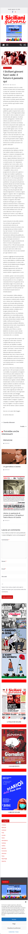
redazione (13, 89)
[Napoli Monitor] (9, 6)
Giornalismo (5, 845)
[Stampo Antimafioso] (2, 8)
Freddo (22, 431)
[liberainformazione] (3, 6)
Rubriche (4, 865)
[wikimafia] (13, 8)
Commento (5, 544)
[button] (25, 902)
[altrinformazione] (14, 10)
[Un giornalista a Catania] (14, 455)
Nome (4, 566)
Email (4, 573)
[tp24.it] (10, 8)
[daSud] (24, 1)
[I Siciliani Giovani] (3, 49)
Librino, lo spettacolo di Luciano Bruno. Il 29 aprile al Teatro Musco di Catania (13, 520)
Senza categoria (7, 72)
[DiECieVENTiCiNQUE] (6, 3)
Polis (3, 837)
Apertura (4, 853)
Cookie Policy (12, 931)
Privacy (17, 931)
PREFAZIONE (7, 445)
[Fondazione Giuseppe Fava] (15, 8)
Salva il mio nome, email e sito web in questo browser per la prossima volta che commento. (14, 594)
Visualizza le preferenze (14, 928)
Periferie (4, 847)
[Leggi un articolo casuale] (24, 49)
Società (3, 840)
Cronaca (4, 829)
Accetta (14, 919)
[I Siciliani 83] (4, 10)
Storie (3, 842)
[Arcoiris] (10, 1)
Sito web (4, 581)
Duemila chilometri (9, 427)
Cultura (3, 850)
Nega (14, 923)
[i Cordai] (14, 3)
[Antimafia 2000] (3, 1)
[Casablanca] (20, 1)
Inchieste (4, 834)
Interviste (4, 858)
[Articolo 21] (15, 1)
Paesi (3, 860)
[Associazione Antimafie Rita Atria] (18, 6)
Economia (4, 855)
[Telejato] (6, 8)
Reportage (4, 863)
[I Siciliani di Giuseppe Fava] (19, 8)
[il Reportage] (20, 3)
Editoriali (4, 832)
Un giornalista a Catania (11, 471)
